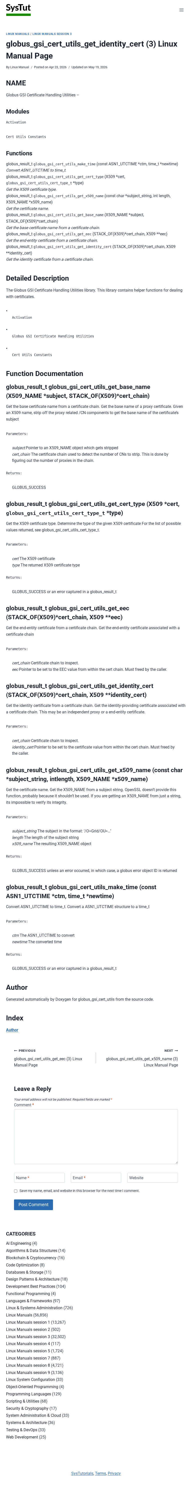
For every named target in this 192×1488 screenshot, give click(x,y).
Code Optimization (22, 1265)
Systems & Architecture (26, 1422)
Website (136, 1177)
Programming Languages (28, 1394)
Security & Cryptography (27, 1408)
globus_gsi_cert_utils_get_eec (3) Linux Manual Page (48, 1058)
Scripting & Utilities (22, 1401)
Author (12, 1030)
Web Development (22, 1437)
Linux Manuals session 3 (52, 34)
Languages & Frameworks (29, 1301)
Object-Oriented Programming (32, 1386)
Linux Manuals (17, 34)
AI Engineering (18, 1243)
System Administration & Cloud (33, 1415)
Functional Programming (28, 1293)
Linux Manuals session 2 (28, 1329)
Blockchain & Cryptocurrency (31, 1257)
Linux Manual (19, 67)
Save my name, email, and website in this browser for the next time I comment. (80, 1191)
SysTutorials (82, 1473)
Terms (100, 1473)
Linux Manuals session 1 (28, 1322)
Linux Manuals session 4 (28, 1343)
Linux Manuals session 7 (28, 1358)
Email (79, 1177)
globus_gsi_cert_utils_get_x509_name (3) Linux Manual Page (142, 1058)
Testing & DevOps (21, 1429)
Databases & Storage (24, 1272)
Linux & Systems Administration (34, 1307)
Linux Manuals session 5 (28, 1351)
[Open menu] (181, 10)
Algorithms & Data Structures (31, 1250)
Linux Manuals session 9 (28, 1372)
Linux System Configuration (30, 1379)
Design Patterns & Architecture (33, 1279)
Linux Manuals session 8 (28, 1365)
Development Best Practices (30, 1286)
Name (22, 1177)
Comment (24, 1105)
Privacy (114, 1473)
